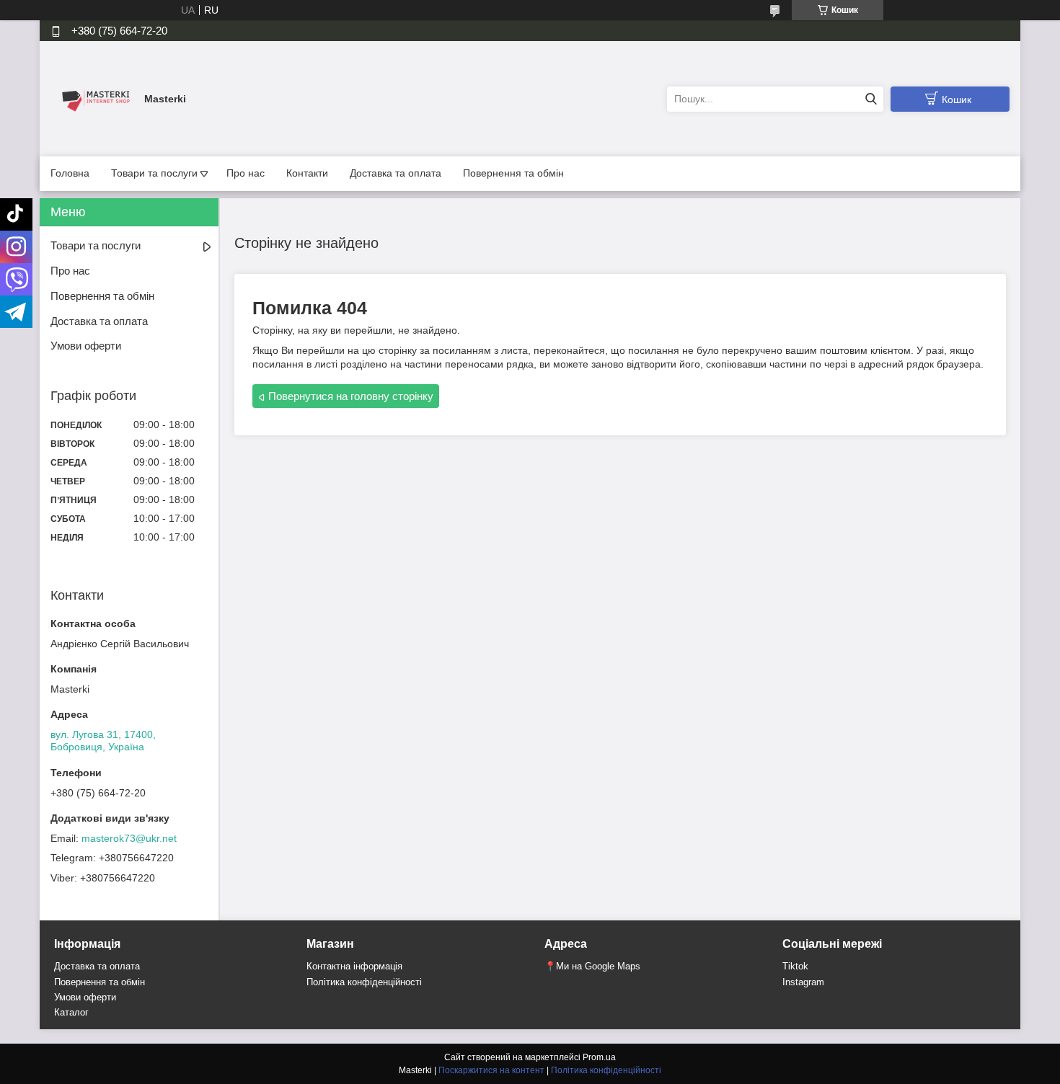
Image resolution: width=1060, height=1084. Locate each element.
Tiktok (795, 966)
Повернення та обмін (513, 173)
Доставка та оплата (395, 173)
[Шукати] (870, 99)
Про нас (245, 173)
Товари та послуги (154, 173)
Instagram (803, 982)
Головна (69, 173)
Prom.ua (599, 1057)
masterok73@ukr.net (129, 838)
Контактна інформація (354, 966)
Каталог (71, 1012)
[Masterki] (93, 98)
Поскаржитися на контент (491, 1070)
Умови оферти (85, 345)
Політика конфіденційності (364, 982)
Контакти (307, 173)
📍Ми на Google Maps (592, 966)
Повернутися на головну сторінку (350, 396)
